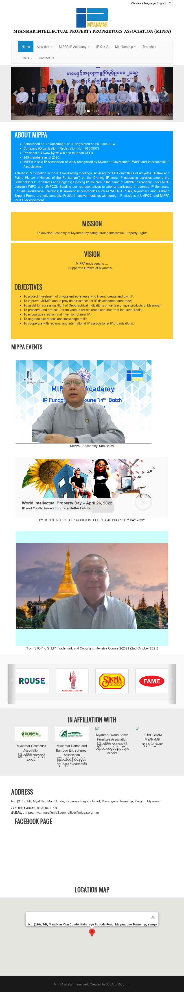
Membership (124, 46)
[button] (15, 93)
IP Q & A (102, 46)
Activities (43, 46)
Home (26, 46)
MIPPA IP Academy (73, 46)
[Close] (153, 917)
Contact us (46, 58)
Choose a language (143, 3)
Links (26, 58)
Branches (149, 46)
